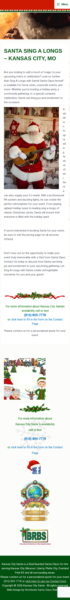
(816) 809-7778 (35, 315)
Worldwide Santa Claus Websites (44, 589)
